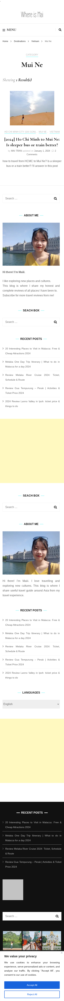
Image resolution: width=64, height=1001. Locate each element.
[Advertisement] (32, 451)
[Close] (61, 953)
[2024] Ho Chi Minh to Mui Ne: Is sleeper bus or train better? (32, 142)
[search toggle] (60, 29)
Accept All (32, 985)
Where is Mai (32, 14)
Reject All (32, 994)
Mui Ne (43, 132)
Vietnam (55, 132)
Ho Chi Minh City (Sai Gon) (20, 132)
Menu (11, 30)
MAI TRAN (16, 151)
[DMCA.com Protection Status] (13, 899)
